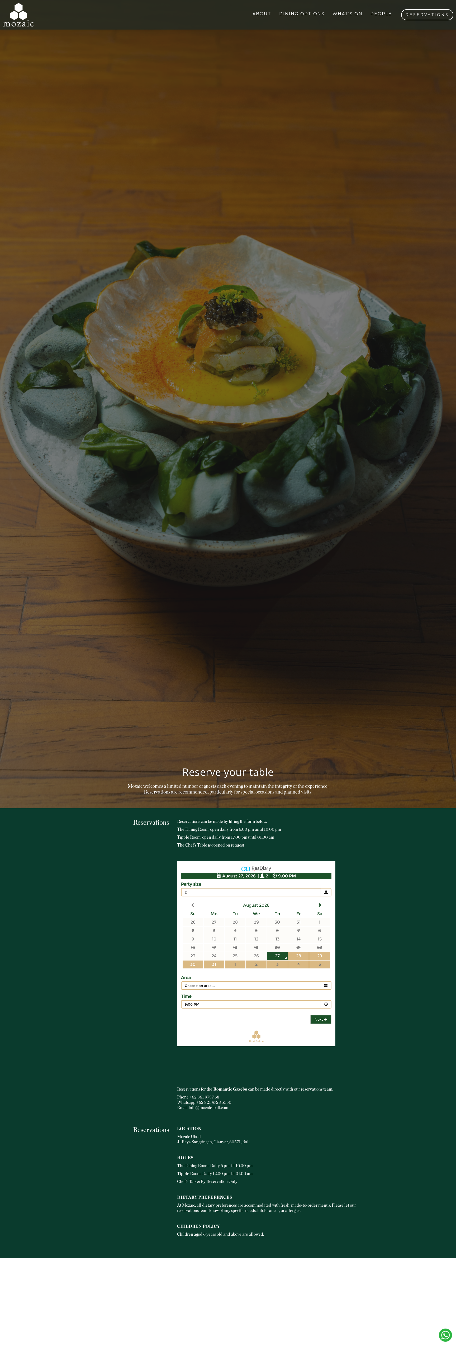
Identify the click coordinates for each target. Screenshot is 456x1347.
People (381, 13)
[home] (18, 15)
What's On (347, 13)
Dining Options (302, 13)
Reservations (427, 14)
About (262, 13)
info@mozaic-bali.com (208, 1108)
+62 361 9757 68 (204, 1097)
